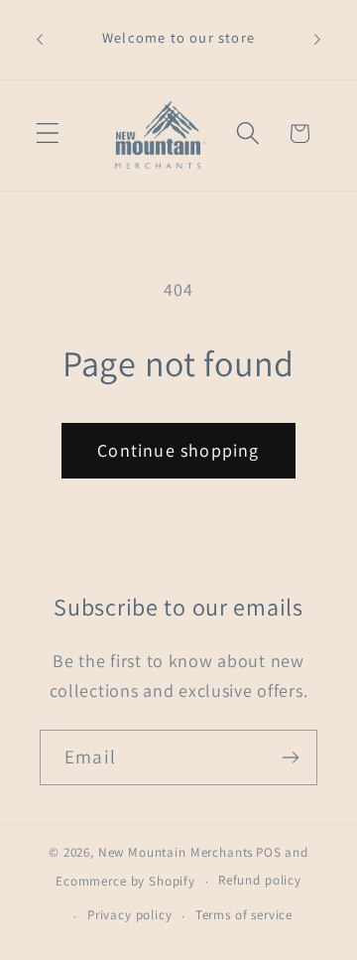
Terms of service (244, 914)
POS (269, 852)
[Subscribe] (290, 757)
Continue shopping (178, 450)
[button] (48, 133)
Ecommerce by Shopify (125, 881)
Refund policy (259, 880)
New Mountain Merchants (175, 852)
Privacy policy (130, 914)
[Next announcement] (317, 40)
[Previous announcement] (39, 40)
